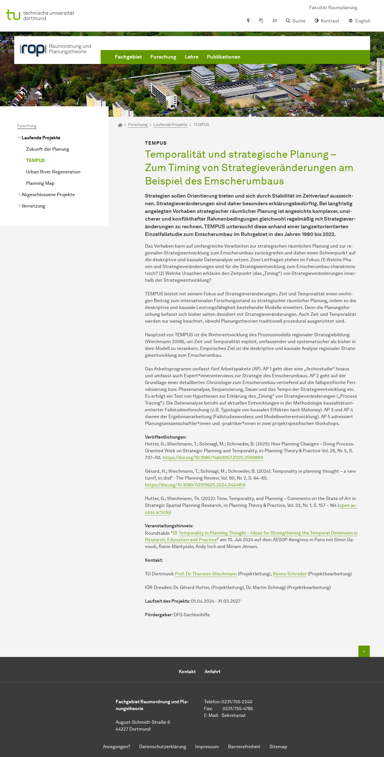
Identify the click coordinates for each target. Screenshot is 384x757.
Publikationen (223, 57)
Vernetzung (33, 206)
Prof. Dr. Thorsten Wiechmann (206, 573)
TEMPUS (35, 160)
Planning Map (40, 183)
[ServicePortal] (261, 21)
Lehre (191, 57)
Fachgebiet (128, 57)
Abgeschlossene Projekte (48, 194)
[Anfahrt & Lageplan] (248, 21)
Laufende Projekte (41, 137)
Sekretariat (234, 715)
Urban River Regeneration (53, 172)
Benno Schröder (290, 573)
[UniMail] (274, 21)
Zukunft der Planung (47, 149)
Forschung (163, 57)
